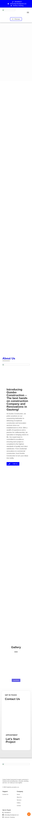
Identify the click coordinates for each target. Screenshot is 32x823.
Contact (19, 805)
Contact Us (5, 794)
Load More (16, 680)
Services (19, 800)
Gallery (19, 802)
